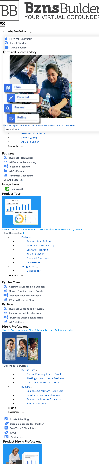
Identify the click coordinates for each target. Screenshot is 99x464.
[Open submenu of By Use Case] (36, 370)
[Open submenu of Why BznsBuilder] (31, 32)
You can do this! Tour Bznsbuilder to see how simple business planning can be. (42, 229)
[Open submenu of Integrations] (37, 267)
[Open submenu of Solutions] (22, 275)
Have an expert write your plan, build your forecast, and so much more (38, 330)
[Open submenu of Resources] (23, 412)
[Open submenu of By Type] (31, 387)
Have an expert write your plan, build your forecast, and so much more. (39, 125)
